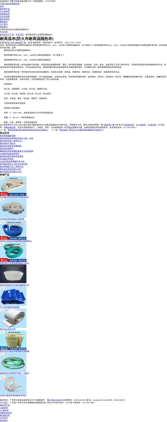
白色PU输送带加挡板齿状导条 (13, 395)
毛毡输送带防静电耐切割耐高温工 (14, 197)
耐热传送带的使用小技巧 (11, 169)
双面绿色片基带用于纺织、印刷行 (14, 373)
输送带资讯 (5, 19)
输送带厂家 (110, 125)
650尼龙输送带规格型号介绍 (12, 161)
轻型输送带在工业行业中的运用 (13, 164)
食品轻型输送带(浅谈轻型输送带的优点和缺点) (28, 130)
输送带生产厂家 (7, 35)
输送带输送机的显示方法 (11, 172)
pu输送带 (4, 408)
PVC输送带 (5, 11)
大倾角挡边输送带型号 (10, 154)
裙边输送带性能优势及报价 (11, 156)
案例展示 (4, 22)
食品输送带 (129, 125)
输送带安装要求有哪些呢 (11, 146)
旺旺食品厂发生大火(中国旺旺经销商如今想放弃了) (81, 130)
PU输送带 (152, 125)
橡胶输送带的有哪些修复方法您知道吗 (16, 151)
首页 (2, 6)
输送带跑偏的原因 (8, 136)
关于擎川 (4, 24)
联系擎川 (4, 27)
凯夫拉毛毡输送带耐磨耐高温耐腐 (14, 351)
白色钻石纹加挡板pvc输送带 (12, 219)
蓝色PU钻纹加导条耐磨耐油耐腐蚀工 (16, 241)
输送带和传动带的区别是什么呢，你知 (16, 138)
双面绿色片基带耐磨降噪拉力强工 (14, 263)
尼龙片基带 (5, 17)
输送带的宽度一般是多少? (11, 141)
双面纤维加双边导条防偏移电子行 (14, 285)
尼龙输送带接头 (7, 159)
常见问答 (20, 35)
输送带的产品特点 (8, 143)
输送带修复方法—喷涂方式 (11, 167)
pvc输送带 (4, 410)
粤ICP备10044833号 (55, 400)
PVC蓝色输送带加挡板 (10, 307)
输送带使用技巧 (7, 149)
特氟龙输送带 (10, 127)
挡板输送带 (5, 14)
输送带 (71, 127)
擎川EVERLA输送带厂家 (15, 43)
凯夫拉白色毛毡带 (8, 329)
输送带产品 (5, 9)
